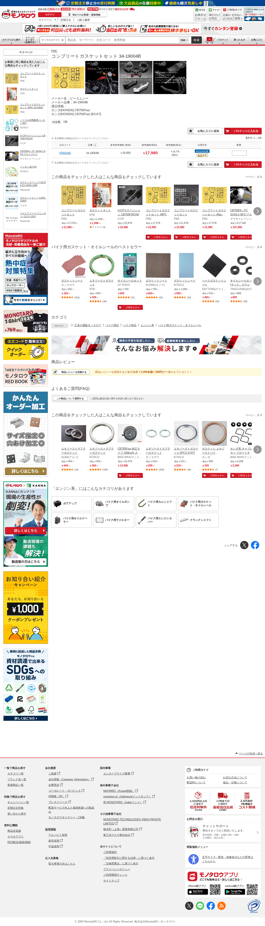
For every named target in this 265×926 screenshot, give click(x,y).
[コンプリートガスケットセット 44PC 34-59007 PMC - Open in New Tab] (158, 195)
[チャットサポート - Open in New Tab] (214, 14)
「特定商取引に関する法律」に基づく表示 (128, 857)
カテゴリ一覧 (15, 773)
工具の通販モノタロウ (87, 325)
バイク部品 (129, 325)
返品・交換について (235, 782)
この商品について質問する (70, 398)
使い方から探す (16, 813)
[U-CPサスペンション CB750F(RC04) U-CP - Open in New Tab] (130, 195)
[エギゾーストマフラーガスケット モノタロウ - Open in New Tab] (158, 434)
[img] (19, 14)
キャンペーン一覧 (18, 802)
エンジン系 (147, 325)
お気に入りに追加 (208, 130)
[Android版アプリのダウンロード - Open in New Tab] (242, 890)
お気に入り (257, 39)
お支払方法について (235, 777)
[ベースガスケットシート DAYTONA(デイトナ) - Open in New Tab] (214, 266)
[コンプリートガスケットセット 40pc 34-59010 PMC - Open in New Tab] (214, 195)
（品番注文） (30, 39)
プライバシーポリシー (116, 869)
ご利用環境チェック (115, 874)
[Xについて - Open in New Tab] (189, 908)
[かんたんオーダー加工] (25, 475)
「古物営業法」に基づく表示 (120, 863)
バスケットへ (161, 237)
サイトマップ (111, 880)
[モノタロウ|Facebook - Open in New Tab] (211, 908)
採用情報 (50, 829)
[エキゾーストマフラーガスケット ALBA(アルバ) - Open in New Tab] (73, 434)
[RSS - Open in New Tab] (221, 908)
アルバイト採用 (57, 835)
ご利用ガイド (201, 769)
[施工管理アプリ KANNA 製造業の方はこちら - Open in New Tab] (25, 565)
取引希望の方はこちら (61, 863)
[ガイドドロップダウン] (232, 17)
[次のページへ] (257, 211)
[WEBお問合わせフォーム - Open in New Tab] (200, 14)
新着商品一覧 (15, 784)
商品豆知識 (14, 830)
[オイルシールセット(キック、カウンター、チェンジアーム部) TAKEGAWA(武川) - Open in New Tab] (242, 266)
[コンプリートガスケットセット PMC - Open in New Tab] (73, 195)
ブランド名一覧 (16, 779)
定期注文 (65, 19)
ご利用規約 (110, 852)
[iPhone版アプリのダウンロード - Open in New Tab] (204, 890)
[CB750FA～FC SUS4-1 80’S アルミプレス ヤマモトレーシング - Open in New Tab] (242, 195)
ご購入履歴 (83, 19)
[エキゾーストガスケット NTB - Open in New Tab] (101, 266)
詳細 (183, 40)
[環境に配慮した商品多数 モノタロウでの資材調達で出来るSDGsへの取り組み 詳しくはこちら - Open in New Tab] (25, 720)
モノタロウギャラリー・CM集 (66, 817)
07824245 (65, 153)
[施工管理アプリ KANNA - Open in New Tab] (25, 534)
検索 (197, 40)
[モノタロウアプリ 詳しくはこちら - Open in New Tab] (223, 876)
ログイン (49, 14)
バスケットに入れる (246, 130)
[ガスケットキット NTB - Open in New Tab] (101, 195)
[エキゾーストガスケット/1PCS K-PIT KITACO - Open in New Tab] (186, 434)
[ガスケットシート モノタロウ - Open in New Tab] (73, 266)
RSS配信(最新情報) (19, 842)
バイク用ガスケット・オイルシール (179, 325)
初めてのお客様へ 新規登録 (86, 14)
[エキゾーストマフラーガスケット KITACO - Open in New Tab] (101, 434)
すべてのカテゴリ (51, 40)
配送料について (196, 782)
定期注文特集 (15, 807)
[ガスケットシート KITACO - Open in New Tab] (186, 266)
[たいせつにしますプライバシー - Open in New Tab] (254, 906)
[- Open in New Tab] (198, 801)
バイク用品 (112, 325)
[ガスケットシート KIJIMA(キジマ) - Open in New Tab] (158, 266)
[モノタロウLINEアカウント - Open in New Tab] (200, 908)
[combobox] (122, 40)
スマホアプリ (15, 836)
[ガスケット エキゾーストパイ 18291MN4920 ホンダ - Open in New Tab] (214, 434)
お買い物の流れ (196, 777)
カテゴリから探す (11, 39)
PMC (54, 51)
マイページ (45, 19)
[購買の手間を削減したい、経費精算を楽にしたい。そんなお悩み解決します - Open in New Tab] (156, 344)
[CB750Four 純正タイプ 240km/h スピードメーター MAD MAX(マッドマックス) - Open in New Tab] (130, 434)
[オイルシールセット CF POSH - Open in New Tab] (130, 266)
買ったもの (239, 39)
